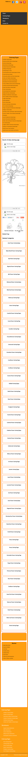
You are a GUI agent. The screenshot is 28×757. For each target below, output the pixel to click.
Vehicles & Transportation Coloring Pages (10, 126)
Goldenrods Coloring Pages (14, 446)
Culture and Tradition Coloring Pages (9, 78)
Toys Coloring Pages (6, 122)
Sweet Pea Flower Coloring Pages (14, 594)
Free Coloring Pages (7, 741)
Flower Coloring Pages (7, 89)
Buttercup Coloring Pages (14, 297)
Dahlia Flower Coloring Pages (14, 391)
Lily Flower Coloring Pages (14, 492)
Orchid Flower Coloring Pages (14, 531)
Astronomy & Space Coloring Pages (10, 716)
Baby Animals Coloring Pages (8, 65)
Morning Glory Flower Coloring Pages (14, 516)
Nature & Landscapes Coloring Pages (9, 104)
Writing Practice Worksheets (8, 733)
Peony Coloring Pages (14, 547)
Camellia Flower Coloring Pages (14, 313)
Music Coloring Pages (7, 102)
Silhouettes (5, 115)
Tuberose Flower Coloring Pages (14, 602)
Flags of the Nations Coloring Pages (9, 87)
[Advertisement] (14, 40)
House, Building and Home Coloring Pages (10, 96)
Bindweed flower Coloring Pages (14, 282)
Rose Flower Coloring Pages (14, 578)
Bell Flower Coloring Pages (14, 274)
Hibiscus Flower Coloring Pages (14, 453)
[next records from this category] (23, 151)
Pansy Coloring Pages (14, 539)
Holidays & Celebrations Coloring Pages (10, 94)
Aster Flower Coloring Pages (14, 243)
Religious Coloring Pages (7, 109)
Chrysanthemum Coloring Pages (14, 336)
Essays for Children (6, 647)
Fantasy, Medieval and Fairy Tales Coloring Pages (11, 83)
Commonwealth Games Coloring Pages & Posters (11, 72)
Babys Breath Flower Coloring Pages (14, 250)
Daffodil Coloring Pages (14, 383)
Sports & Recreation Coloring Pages (9, 119)
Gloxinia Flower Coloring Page (14, 438)
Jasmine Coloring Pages (14, 469)
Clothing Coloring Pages (7, 68)
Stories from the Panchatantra (8, 656)
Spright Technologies (23, 754)
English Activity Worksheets (8, 728)
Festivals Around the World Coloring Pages (10, 85)
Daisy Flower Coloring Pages (14, 399)
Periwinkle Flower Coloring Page (14, 555)
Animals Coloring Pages (7, 63)
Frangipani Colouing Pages (14, 407)
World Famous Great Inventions (8, 128)
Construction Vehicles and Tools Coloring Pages (11, 76)
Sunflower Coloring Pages (14, 586)
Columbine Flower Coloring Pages (14, 352)
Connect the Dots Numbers (7, 74)
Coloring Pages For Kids (8, 743)
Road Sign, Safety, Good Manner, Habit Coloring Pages (12, 111)
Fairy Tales (5, 649)
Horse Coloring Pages (7, 745)
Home (14, 8)
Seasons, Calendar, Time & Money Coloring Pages (11, 113)
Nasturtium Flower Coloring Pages (14, 524)
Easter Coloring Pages (7, 747)
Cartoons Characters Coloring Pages (10, 718)
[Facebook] (13, 2)
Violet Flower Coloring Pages (14, 610)
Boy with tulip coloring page (19, 231)
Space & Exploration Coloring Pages (9, 117)
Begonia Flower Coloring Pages (14, 266)
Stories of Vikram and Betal (8, 658)
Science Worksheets (7, 731)
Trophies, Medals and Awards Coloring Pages (11, 124)
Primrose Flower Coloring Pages (14, 571)
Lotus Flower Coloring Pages (14, 500)
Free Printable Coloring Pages (9, 751)
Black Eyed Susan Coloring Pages (14, 290)
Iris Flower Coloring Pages (14, 461)
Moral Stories (5, 654)
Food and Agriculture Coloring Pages (9, 91)
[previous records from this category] (21, 151)
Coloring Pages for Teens (7, 70)
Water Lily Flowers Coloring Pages (14, 617)
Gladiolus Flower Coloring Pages (14, 430)
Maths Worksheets (6, 100)
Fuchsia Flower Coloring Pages (14, 414)
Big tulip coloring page (9, 230)
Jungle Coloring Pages (7, 98)
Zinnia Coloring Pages (14, 625)
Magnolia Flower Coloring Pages (14, 508)
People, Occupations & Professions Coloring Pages (12, 107)
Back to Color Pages (11, 146)
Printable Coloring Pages (8, 749)
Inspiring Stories (6, 652)
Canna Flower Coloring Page (14, 321)
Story (4, 21)
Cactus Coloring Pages (14, 305)
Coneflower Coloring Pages (14, 360)
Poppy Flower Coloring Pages (14, 563)
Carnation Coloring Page (14, 329)
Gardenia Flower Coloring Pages (14, 422)
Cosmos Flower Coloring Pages (14, 375)
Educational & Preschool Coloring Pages (10, 81)
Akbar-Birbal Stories (6, 645)
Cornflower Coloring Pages (14, 368)
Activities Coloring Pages (7, 59)
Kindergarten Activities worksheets (10, 735)
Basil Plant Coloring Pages (14, 258)
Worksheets (6, 18)
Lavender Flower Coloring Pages (14, 485)
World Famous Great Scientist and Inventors (11, 130)
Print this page (10, 144)
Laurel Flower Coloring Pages (14, 477)
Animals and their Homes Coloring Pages (10, 61)
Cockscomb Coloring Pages (14, 344)
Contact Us (5, 23)
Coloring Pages (6, 16)
